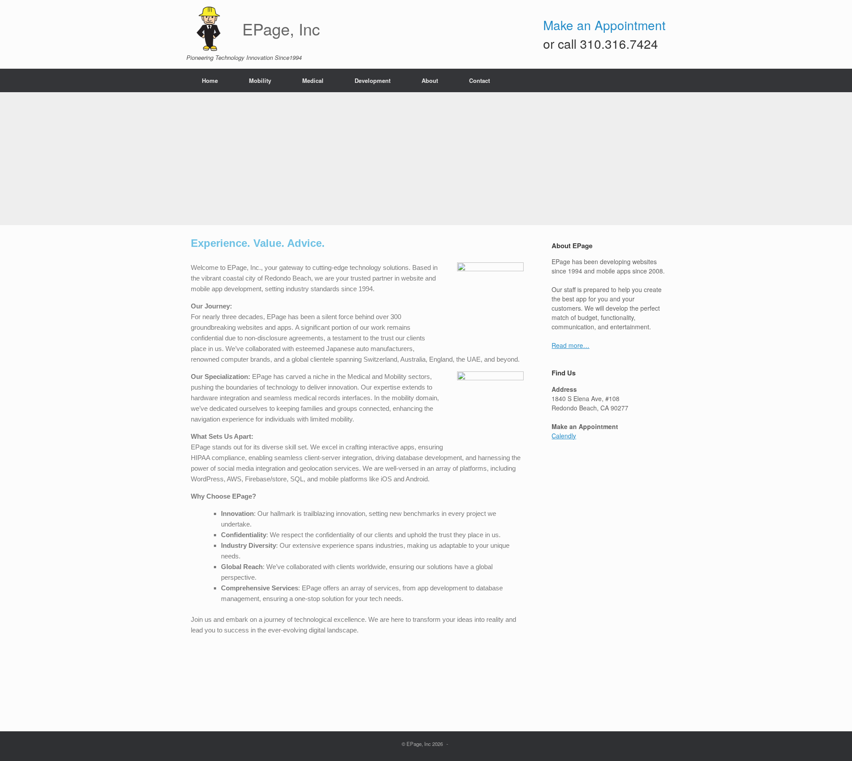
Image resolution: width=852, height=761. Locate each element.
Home (210, 80)
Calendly (564, 435)
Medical (312, 80)
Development (372, 80)
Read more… (570, 345)
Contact (479, 80)
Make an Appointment (604, 25)
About (430, 80)
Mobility (260, 80)
